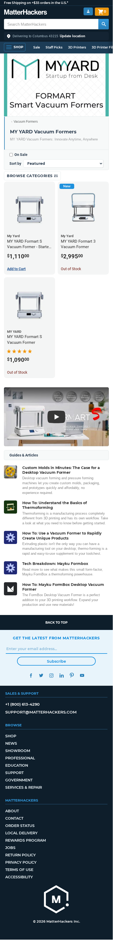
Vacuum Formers (26, 121)
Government (19, 780)
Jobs (10, 847)
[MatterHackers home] (25, 12)
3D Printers (77, 47)
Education (16, 765)
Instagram (51, 675)
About (12, 811)
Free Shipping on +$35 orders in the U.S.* (36, 3)
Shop (10, 736)
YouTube (82, 675)
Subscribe (56, 661)
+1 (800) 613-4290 (22, 704)
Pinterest (71, 675)
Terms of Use (19, 869)
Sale (36, 47)
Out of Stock (71, 269)
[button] (56, 36)
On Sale (21, 155)
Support (14, 772)
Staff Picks (54, 47)
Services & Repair (23, 787)
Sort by (15, 163)
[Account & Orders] (88, 11)
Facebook (30, 675)
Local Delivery (21, 833)
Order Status (20, 825)
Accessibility (19, 877)
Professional (20, 758)
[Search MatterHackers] (103, 24)
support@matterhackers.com (41, 712)
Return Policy (20, 855)
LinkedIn (61, 675)
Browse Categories (30, 175)
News (11, 743)
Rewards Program (25, 840)
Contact (14, 818)
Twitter (41, 675)
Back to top (56, 622)
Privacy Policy (20, 862)
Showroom (17, 750)
